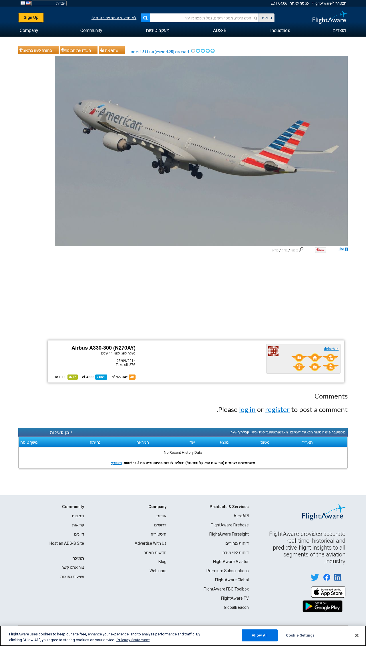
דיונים (79, 534)
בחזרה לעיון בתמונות (36, 50)
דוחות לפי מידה (235, 552)
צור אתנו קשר (73, 567)
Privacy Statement (133, 640)
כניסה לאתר (299, 3)
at (65, 377)
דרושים (160, 525)
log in (247, 409)
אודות (161, 516)
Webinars (158, 570)
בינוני (294, 250)
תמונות (78, 516)
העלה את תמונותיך (76, 50)
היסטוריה (158, 534)
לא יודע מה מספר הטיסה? (114, 18)
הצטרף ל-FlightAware (329, 3)
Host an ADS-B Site (66, 543)
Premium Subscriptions (227, 570)
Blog (162, 561)
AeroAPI (241, 516)
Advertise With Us (150, 543)
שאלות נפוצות (72, 576)
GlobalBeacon (236, 607)
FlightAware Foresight (229, 534)
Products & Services (229, 506)
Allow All (260, 635)
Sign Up (31, 17)
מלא (275, 250)
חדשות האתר (155, 552)
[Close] (357, 635)
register (277, 409)
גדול (285, 250)
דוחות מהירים (237, 543)
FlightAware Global (232, 580)
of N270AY (123, 377)
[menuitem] (339, 31)
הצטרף (116, 463)
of (94, 377)
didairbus (331, 349)
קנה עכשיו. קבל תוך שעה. (247, 432)
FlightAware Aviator (231, 561)
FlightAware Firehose (230, 525)
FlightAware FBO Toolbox (226, 589)
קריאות (78, 525)
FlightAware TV (235, 598)
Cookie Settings (300, 635)
